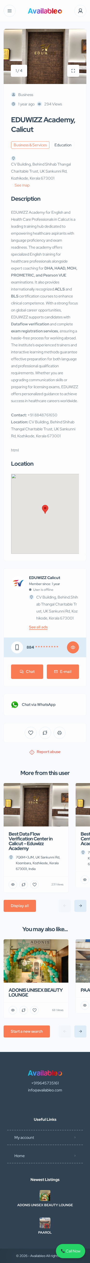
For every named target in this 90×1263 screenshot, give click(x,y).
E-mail (66, 671)
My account (24, 1137)
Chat (30, 671)
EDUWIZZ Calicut (44, 578)
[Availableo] (45, 11)
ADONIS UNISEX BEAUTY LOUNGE (45, 1205)
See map (22, 185)
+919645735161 (45, 1083)
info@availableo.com (45, 1090)
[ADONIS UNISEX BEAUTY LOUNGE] (45, 1195)
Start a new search (27, 1031)
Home (19, 1155)
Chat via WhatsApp (39, 704)
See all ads (38, 627)
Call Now (72, 1251)
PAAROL (45, 1232)
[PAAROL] (45, 1223)
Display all (20, 905)
